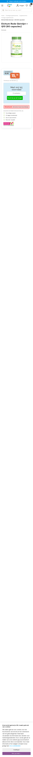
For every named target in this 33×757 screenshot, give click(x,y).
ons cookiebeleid (14, 746)
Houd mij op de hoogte (15, 98)
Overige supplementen (7, 17)
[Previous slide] (4, 49)
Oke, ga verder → (16, 753)
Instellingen (16, 749)
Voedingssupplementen (12, 15)
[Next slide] (28, 49)
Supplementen (23, 15)
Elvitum (3, 30)
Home (2, 15)
